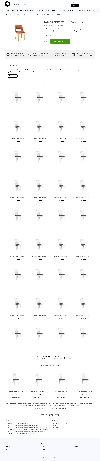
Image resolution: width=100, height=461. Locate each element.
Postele (39, 10)
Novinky (7, 446)
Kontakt (75, 446)
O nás (75, 443)
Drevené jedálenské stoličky (38, 14)
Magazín (41, 443)
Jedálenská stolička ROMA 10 (17, 109)
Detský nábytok (79, 10)
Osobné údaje (43, 450)
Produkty (12, 14)
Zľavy (7, 450)
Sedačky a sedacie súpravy (52, 10)
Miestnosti (90, 10)
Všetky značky (9, 443)
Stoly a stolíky (67, 10)
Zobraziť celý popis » (73, 31)
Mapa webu (42, 446)
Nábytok (16, 14)
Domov (8, 10)
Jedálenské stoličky (27, 14)
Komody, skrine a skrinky (27, 10)
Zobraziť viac (12, 76)
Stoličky (14, 10)
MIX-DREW (47, 31)
